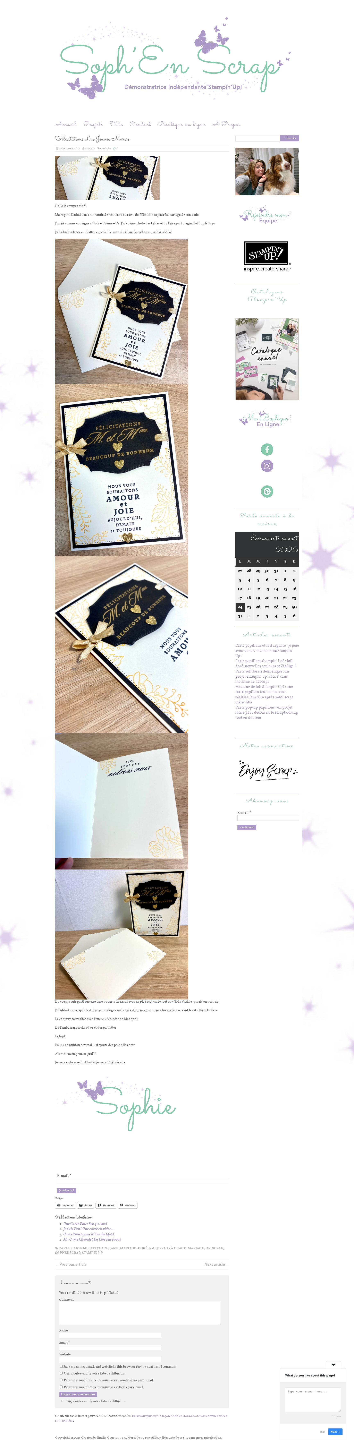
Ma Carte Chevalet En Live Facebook (92, 1239)
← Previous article (71, 1264)
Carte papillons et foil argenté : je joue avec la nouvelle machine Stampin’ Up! (267, 651)
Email (63, 1342)
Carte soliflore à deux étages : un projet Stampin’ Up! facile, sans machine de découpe (262, 676)
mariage (196, 1248)
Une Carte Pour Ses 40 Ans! (85, 1224)
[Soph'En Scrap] (177, 60)
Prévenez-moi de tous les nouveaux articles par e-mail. (104, 1387)
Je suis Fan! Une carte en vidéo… (89, 1229)
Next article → (216, 1264)
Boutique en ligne (181, 124)
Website (65, 1354)
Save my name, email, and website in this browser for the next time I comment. (120, 1367)
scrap (217, 1248)
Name (63, 1330)
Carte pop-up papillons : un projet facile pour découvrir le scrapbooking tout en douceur (266, 712)
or (208, 1248)
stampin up (92, 1253)
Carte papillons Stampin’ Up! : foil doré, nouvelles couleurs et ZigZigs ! (265, 664)
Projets (93, 124)
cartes (105, 148)
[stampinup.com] (267, 397)
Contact (140, 124)
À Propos (226, 124)
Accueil (66, 124)
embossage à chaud (167, 1248)
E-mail (64, 1176)
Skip (322, 1431)
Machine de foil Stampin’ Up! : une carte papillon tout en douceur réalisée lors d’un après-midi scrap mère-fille (264, 694)
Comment (66, 1299)
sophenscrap (67, 1253)
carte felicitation (89, 1248)
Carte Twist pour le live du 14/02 (88, 1234)
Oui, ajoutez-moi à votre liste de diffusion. (94, 1373)
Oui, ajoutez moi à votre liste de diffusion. (96, 1401)
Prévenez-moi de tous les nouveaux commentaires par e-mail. (109, 1380)
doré (143, 1248)
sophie (90, 148)
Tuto (116, 124)
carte (64, 1248)
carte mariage (122, 1248)
